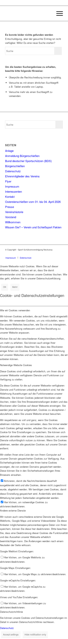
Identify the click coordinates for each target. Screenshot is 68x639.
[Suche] (49, 13)
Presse (9, 207)
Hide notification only (35, 634)
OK (4, 286)
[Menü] (58, 13)
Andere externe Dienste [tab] (13, 510)
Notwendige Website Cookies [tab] (16, 365)
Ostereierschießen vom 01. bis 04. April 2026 (33, 202)
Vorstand (10, 217)
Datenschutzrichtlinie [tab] (11, 612)
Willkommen (12, 222)
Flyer (8, 181)
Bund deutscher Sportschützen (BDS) (28, 161)
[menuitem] (49, 13)
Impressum (12, 186)
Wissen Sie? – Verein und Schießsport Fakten (33, 227)
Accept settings (11, 634)
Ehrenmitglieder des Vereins (22, 176)
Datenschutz (13, 171)
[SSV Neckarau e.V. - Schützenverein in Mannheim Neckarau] (28, 13)
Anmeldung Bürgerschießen (22, 156)
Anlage (9, 151)
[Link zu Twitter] (60, 254)
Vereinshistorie (14, 212)
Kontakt (10, 197)
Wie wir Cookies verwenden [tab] (15, 310)
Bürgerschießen (15, 166)
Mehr (15, 286)
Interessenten (13, 191)
